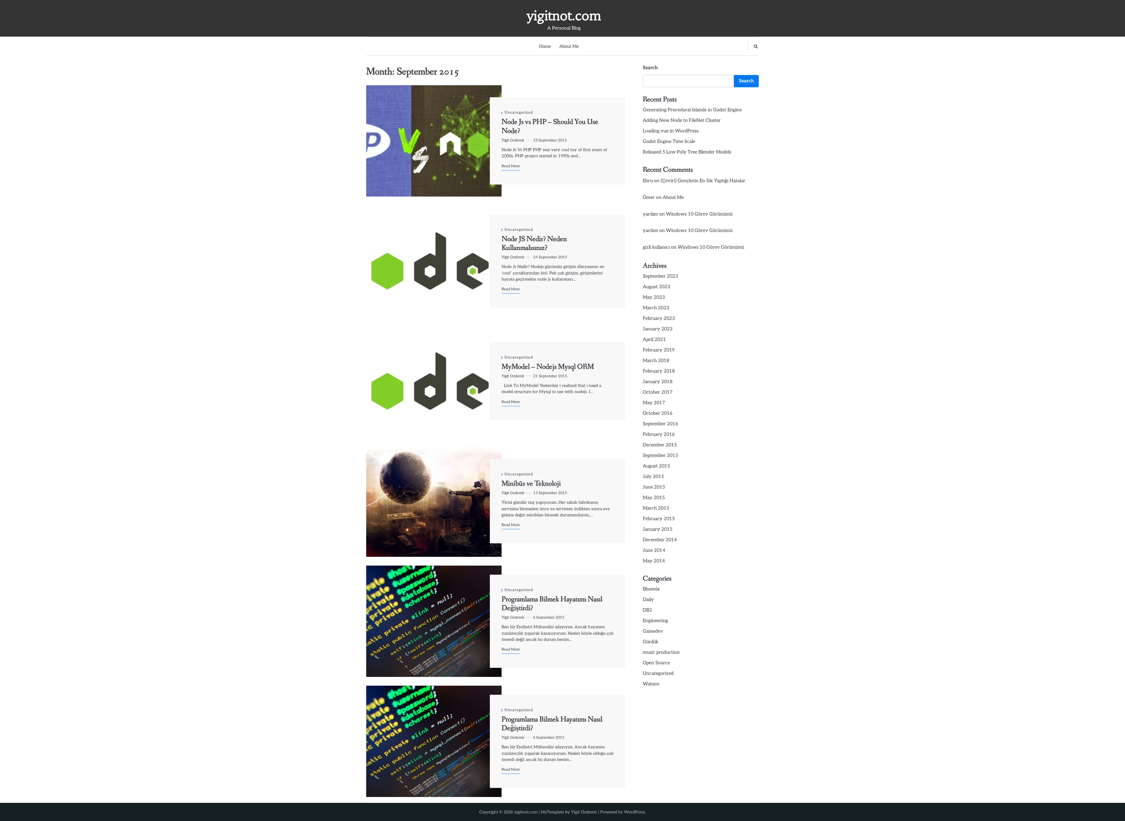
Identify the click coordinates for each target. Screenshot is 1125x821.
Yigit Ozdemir (513, 140)
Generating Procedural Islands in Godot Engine (692, 110)
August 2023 (656, 287)
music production (661, 652)
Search (650, 68)
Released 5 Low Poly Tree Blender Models (687, 152)
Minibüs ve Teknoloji (531, 484)
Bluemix (651, 589)
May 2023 (654, 297)
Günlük (650, 642)
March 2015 (656, 508)
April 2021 (654, 339)
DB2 (647, 610)
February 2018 (659, 371)
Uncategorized (518, 112)
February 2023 (659, 318)
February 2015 (659, 519)
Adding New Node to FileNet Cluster (682, 120)
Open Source (656, 663)
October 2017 (658, 392)
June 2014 (654, 550)
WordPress (634, 812)
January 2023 (658, 329)
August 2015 (656, 466)
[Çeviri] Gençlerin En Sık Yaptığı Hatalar (703, 181)
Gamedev (653, 631)
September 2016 (660, 424)
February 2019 (659, 350)
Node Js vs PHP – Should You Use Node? (550, 126)
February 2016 (659, 434)
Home (545, 46)
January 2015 (657, 529)
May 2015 (654, 498)
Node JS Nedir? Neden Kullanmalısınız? (534, 243)
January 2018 (657, 382)
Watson (651, 684)
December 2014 (660, 540)
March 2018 (656, 360)
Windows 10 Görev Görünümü (699, 214)
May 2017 (654, 403)
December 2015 (660, 445)
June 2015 (654, 487)
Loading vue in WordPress (671, 131)
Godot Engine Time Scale (669, 141)
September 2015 (660, 455)
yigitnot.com (564, 15)
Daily (648, 599)
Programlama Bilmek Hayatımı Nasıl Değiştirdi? (552, 604)
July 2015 (653, 476)
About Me (569, 46)
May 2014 (654, 561)
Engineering (655, 621)
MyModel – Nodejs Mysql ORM (548, 367)
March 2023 (656, 308)
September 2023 (660, 276)
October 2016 (657, 413)
